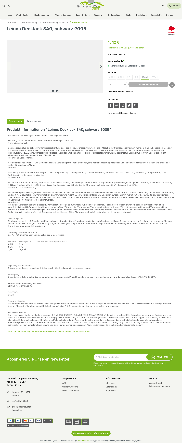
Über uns (110, 383)
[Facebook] (110, 105)
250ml (145, 78)
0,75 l (121, 78)
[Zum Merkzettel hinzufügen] (172, 85)
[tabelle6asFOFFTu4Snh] (55, 66)
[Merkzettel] (10, 6)
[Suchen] (4, 6)
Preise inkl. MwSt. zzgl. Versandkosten (126, 47)
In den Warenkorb (148, 84)
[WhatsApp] (116, 105)
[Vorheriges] (9, 66)
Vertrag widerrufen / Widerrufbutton (91, 433)
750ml (155, 78)
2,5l (137, 78)
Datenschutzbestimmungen (156, 363)
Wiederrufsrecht (70, 387)
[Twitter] (129, 105)
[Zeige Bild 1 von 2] (53, 91)
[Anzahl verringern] (110, 84)
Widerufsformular (70, 390)
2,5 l (130, 78)
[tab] (15, 121)
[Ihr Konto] (163, 6)
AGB (64, 383)
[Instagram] (123, 105)
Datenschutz (111, 387)
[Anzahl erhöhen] (125, 84)
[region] (54, 66)
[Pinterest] (135, 105)
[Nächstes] (101, 66)
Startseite (12, 22)
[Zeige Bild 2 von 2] (57, 91)
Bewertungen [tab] (34, 121)
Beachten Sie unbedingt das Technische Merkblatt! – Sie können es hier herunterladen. (49, 331)
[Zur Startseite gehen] (91, 5)
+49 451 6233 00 (20, 401)
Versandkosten (84, 440)
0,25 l (112, 78)
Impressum (111, 390)
